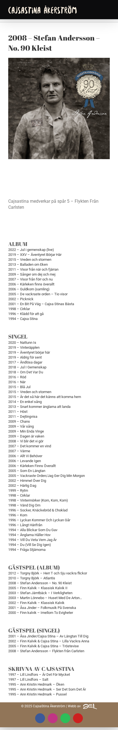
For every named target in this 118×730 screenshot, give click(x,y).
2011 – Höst (17, 412)
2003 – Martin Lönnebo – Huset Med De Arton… (45, 598)
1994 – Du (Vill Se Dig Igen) (29, 545)
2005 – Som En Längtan (26, 471)
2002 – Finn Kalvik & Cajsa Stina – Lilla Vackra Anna (48, 641)
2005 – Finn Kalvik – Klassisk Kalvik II (38, 588)
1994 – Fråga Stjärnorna (27, 550)
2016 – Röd (17, 377)
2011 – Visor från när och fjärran (33, 269)
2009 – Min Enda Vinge (26, 431)
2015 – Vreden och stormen (29, 259)
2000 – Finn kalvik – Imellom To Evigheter (40, 613)
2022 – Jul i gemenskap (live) (31, 250)
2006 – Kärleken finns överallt (31, 284)
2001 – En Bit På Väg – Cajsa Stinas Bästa (41, 304)
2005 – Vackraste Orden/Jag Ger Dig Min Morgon (46, 476)
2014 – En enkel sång (25, 402)
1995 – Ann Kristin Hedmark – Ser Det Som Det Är (47, 689)
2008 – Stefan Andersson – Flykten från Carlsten (46, 651)
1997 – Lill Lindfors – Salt (28, 679)
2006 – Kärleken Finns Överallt (32, 466)
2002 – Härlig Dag (22, 485)
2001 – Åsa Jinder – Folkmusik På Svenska (42, 608)
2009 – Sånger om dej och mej (31, 274)
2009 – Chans (19, 421)
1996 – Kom (17, 515)
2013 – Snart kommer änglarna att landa (39, 407)
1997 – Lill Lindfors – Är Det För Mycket (39, 674)
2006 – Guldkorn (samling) (29, 289)
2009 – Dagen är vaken (26, 436)
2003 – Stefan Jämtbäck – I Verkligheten (40, 593)
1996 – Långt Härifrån (25, 525)
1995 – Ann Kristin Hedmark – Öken (36, 684)
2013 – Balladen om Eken (28, 264)
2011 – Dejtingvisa (22, 416)
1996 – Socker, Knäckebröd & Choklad (38, 510)
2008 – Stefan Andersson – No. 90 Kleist (40, 583)
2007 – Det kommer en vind (29, 446)
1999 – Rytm (18, 490)
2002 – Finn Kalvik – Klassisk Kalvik (36, 603)
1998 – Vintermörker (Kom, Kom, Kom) (38, 500)
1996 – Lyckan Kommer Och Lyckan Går (39, 520)
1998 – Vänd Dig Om (24, 505)
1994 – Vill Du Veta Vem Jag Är (32, 540)
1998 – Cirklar (19, 309)
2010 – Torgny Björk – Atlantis (31, 578)
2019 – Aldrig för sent (25, 357)
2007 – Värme (19, 451)
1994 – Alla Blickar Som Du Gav (32, 530)
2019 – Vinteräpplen (24, 347)
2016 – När (17, 382)
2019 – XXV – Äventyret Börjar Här (34, 255)
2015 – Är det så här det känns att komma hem (44, 397)
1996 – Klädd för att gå (26, 314)
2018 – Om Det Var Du (25, 372)
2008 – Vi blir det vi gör (25, 441)
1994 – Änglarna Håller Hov (29, 535)
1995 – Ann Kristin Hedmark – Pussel (37, 694)
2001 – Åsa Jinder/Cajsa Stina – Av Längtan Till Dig (48, 636)
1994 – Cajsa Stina (23, 319)
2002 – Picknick (20, 299)
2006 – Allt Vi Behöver (25, 456)
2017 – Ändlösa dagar (25, 362)
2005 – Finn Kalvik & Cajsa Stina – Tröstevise (43, 646)
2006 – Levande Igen (24, 461)
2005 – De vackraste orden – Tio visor (38, 294)
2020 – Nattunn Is (22, 342)
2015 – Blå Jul (19, 387)
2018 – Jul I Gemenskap (27, 367)
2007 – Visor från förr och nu (30, 279)
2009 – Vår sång (21, 426)
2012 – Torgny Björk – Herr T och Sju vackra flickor (47, 573)
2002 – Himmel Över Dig (27, 481)
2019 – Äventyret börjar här (29, 352)
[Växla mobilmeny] (107, 9)
